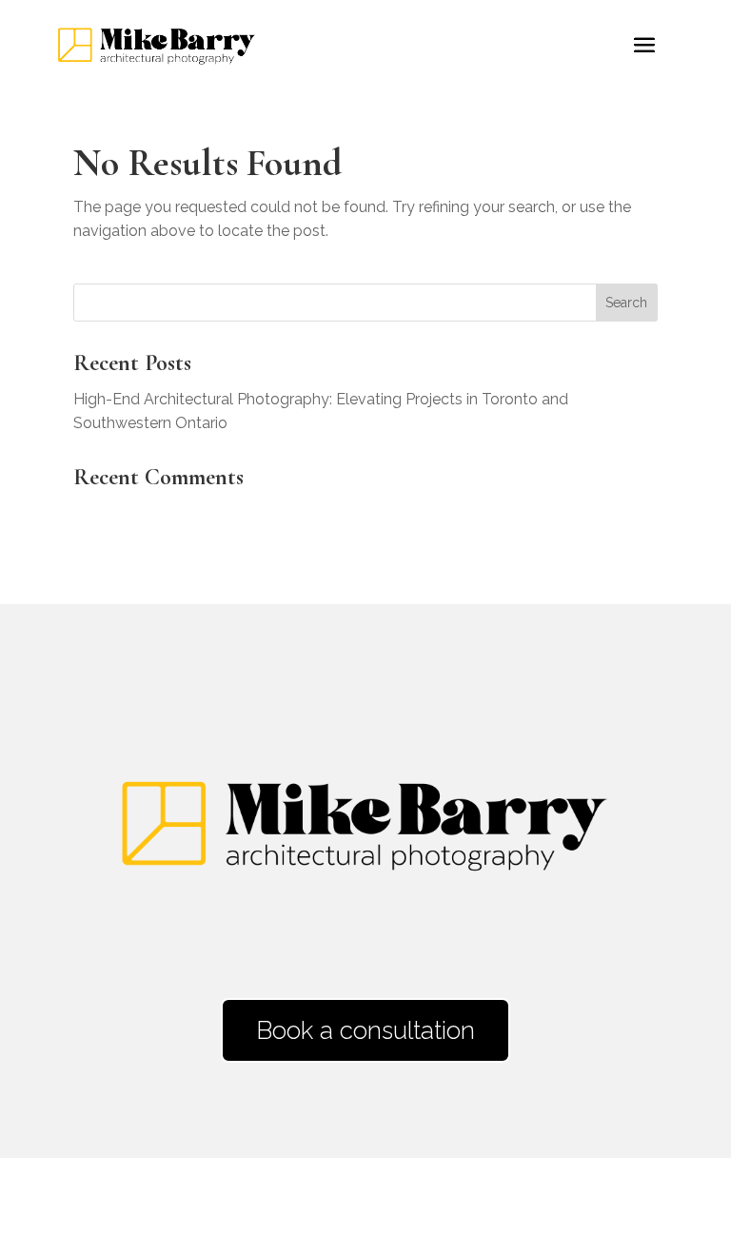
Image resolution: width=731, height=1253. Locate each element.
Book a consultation (365, 1030)
